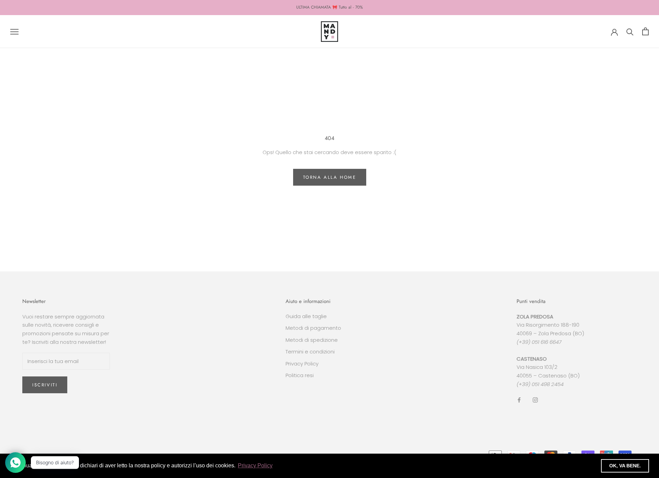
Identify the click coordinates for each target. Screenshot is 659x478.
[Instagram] (535, 400)
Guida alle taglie (306, 316)
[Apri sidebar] (14, 31)
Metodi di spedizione (312, 339)
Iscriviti (44, 385)
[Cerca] (630, 31)
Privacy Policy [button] (255, 465)
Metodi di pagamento (313, 327)
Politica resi (300, 375)
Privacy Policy (302, 363)
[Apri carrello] (645, 31)
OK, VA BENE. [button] (625, 465)
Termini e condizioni (310, 351)
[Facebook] (519, 400)
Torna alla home (329, 177)
